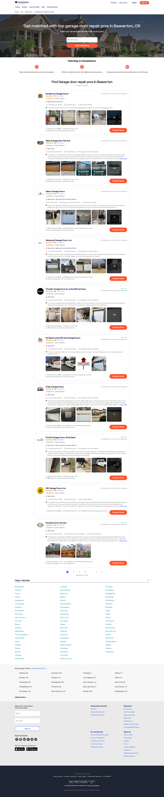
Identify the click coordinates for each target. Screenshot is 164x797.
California (76, 781)
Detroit (63, 600)
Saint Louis (64, 618)
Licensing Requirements (132, 727)
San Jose (18, 621)
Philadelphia (110, 594)
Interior (17, 7)
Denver (17, 624)
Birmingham (19, 587)
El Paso (108, 618)
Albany (62, 624)
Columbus (64, 655)
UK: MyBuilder (107, 776)
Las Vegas (64, 621)
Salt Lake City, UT (89, 687)
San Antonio (110, 628)
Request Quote (118, 130)
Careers (126, 741)
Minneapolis (64, 607)
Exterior (24, 7)
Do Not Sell (83, 781)
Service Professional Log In (99, 735)
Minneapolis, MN (57, 682)
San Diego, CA (24, 691)
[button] (53, 117)
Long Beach (19, 600)
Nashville (108, 607)
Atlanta (17, 652)
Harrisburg (109, 590)
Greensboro (64, 638)
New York (63, 628)
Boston (63, 597)
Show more (123, 158)
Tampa (17, 648)
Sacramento (19, 611)
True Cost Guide (129, 712)
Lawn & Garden (34, 7)
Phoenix (18, 590)
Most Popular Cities (22, 668)
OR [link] (22, 12)
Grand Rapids (65, 604)
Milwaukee (109, 652)
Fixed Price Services (97, 715)
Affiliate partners (129, 756)
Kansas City (64, 614)
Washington (19, 631)
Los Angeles (19, 604)
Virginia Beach (111, 641)
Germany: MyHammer (70, 776)
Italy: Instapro (82, 776)
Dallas (107, 614)
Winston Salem (66, 645)
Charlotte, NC (56, 673)
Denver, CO (23, 678)
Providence (109, 600)
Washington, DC (121, 691)
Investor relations (129, 747)
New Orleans (65, 590)
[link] (82, 96)
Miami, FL (118, 678)
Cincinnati (64, 648)
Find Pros (94, 709)
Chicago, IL (87, 673)
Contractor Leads (97, 744)
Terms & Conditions (93, 785)
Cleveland (64, 652)
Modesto (18, 607)
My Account (128, 709)
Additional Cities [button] (20, 697)
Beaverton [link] (28, 12)
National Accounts (97, 747)
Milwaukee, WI (24, 682)
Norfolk (108, 635)
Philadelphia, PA (25, 687)
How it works (128, 735)
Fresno (17, 597)
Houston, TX (56, 678)
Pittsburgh (109, 597)
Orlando (18, 645)
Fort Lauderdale (21, 635)
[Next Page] (102, 572)
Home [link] (17, 12)
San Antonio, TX (121, 687)
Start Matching (82, 45)
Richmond (109, 638)
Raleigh (63, 641)
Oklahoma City (66, 659)
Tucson (17, 594)
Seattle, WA (87, 691)
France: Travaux (57, 776)
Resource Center (129, 715)
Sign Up (144, 3)
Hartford (18, 628)
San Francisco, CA (58, 691)
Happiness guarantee (131, 753)
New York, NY (120, 682)
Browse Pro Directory (98, 712)
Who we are (128, 738)
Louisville (63, 587)
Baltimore (64, 594)
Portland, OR (56, 687)
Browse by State (38, 668)
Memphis (108, 604)
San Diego (19, 614)
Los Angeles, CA (89, 678)
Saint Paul (64, 611)
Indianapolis (19, 659)
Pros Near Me (128, 721)
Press (125, 744)
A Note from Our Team (131, 724)
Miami (17, 641)
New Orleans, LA (89, 682)
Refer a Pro (127, 718)
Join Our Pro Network (98, 738)
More (43, 7)
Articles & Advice (52, 7)
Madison (108, 648)
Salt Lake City (110, 631)
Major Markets (22, 580)
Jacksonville (19, 638)
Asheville (63, 631)
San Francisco (20, 618)
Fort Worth (109, 621)
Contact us (127, 750)
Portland (108, 587)
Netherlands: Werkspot (94, 776)
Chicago (18, 655)
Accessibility (91, 781)
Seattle (108, 645)
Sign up (27, 729)
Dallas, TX (118, 673)
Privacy (71, 781)
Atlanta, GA (23, 673)
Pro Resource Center (98, 741)
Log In (134, 3)
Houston (108, 624)
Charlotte (64, 635)
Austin (107, 611)
